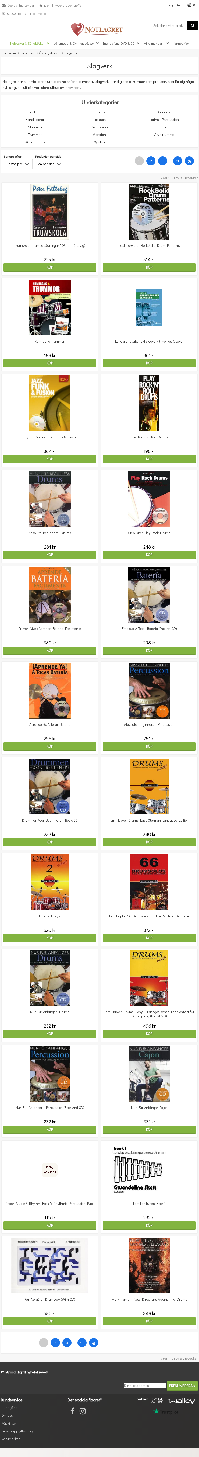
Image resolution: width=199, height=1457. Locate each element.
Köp (50, 267)
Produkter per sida (48, 156)
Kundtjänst (9, 1407)
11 (177, 160)
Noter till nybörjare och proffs (62, 5)
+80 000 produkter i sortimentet (26, 13)
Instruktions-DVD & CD (119, 43)
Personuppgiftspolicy (17, 1431)
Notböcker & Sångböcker (27, 43)
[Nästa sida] (189, 160)
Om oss (7, 1415)
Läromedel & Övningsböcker (74, 43)
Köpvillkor (8, 1423)
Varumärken (10, 1438)
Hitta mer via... (154, 43)
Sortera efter (13, 156)
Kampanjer (181, 43)
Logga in (174, 5)
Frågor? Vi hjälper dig (19, 5)
